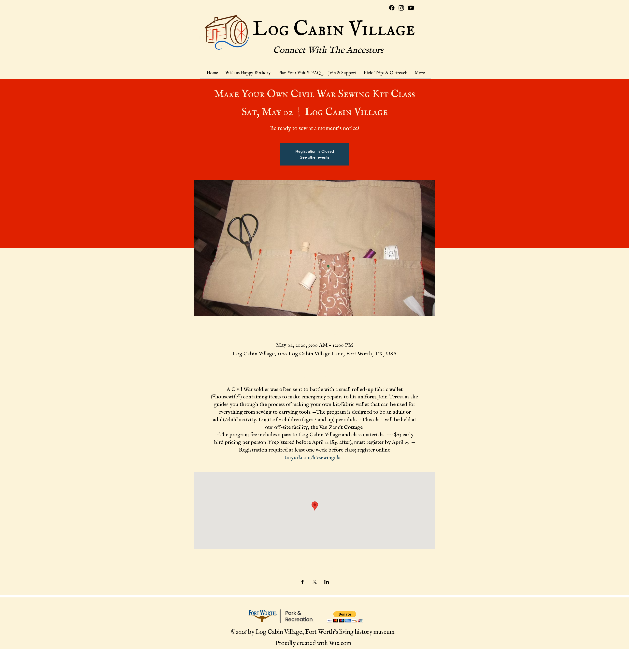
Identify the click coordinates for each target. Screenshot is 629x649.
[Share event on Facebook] (302, 582)
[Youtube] (411, 7)
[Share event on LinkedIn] (326, 582)
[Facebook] (391, 7)
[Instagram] (401, 7)
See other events (314, 157)
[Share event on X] (314, 582)
